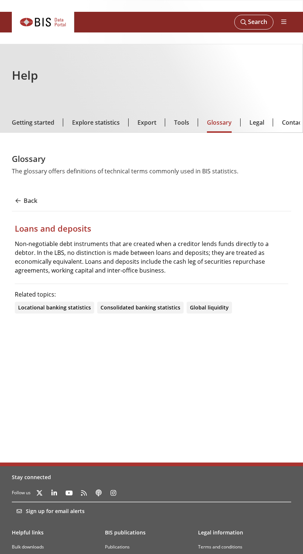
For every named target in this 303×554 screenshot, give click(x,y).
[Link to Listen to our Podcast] (99, 493)
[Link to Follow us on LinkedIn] (54, 493)
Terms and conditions (220, 547)
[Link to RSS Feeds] (84, 493)
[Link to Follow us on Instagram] (113, 493)
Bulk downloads (28, 547)
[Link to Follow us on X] (39, 493)
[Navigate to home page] (43, 22)
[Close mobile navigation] (283, 22)
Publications (117, 547)
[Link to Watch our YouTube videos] (69, 493)
